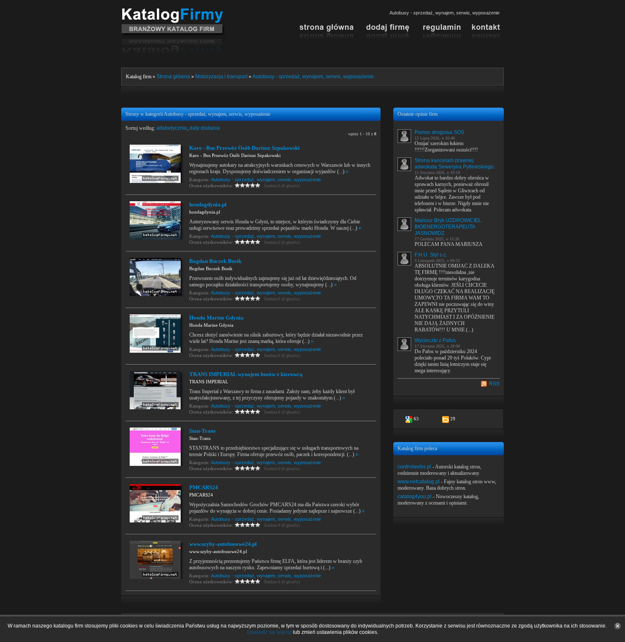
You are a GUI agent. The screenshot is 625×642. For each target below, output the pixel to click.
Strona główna (173, 77)
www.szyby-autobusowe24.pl (223, 544)
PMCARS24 (203, 487)
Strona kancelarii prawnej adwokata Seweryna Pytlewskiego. (455, 163)
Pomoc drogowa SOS (439, 132)
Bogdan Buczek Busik (215, 261)
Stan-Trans (202, 431)
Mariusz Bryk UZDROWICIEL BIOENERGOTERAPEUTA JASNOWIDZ (448, 226)
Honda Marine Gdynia (216, 317)
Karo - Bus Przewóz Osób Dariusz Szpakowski (244, 148)
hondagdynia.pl (208, 204)
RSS (494, 384)
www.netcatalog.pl (419, 482)
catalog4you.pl (415, 496)
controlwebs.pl (414, 467)
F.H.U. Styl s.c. (431, 255)
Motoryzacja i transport (221, 77)
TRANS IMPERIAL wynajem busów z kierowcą (246, 374)
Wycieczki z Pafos (435, 340)
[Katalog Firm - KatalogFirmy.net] (173, 11)
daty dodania (205, 128)
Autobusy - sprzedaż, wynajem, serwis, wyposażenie (313, 77)
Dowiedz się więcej (269, 632)
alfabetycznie (171, 128)
